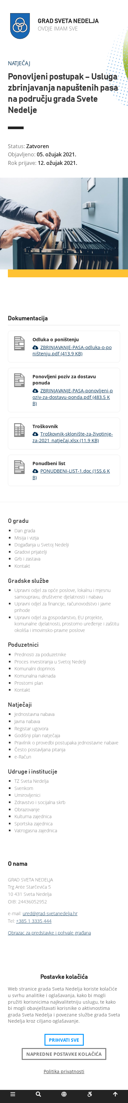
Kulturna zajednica (33, 816)
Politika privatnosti (64, 1071)
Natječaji (20, 705)
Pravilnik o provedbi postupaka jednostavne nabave (66, 742)
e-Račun (22, 757)
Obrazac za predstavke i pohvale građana (49, 933)
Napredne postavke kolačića (64, 1054)
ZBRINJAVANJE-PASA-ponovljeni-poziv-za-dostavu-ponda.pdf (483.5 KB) (72, 396)
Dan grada (24, 530)
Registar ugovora (31, 728)
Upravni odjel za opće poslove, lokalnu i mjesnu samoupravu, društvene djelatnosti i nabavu (62, 593)
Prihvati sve (64, 1039)
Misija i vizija (26, 538)
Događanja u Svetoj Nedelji (41, 545)
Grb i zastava (27, 559)
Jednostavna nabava (34, 714)
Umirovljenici (27, 795)
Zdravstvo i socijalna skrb (39, 802)
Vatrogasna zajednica (35, 830)
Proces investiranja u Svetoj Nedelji (50, 662)
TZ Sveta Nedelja (31, 781)
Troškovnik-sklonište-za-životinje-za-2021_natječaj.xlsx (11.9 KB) (72, 437)
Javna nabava (27, 721)
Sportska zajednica (33, 823)
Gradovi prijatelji (30, 552)
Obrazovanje (27, 809)
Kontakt (22, 566)
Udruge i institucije (32, 772)
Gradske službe (28, 581)
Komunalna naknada (34, 676)
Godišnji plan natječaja (37, 735)
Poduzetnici (23, 645)
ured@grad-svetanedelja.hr (50, 913)
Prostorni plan (28, 683)
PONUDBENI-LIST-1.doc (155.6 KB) (71, 474)
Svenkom (23, 788)
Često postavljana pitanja (39, 749)
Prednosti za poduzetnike (40, 654)
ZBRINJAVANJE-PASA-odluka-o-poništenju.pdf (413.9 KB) (72, 350)
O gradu (18, 521)
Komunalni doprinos (34, 668)
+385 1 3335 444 (34, 921)
